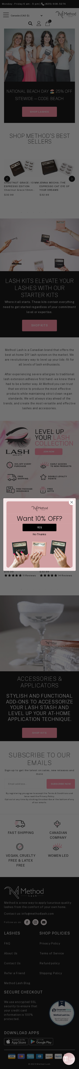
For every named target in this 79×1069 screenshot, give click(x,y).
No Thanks (39, 534)
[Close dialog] (72, 502)
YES (39, 527)
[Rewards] (69, 1059)
